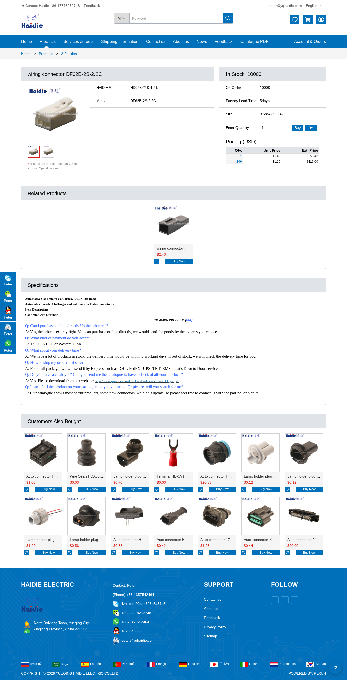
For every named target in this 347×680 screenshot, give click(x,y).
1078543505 (131, 631)
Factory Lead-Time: (241, 101)
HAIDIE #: (104, 87)
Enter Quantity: (238, 128)
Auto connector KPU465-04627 (269, 540)
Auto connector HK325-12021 (50, 476)
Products (48, 41)
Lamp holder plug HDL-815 (92, 540)
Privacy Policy (215, 627)
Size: (230, 114)
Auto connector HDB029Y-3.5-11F (184, 540)
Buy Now (179, 261)
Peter (8, 284)
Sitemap (210, 636)
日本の (224, 664)
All (122, 18)
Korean (321, 664)
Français (162, 664)
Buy (298, 128)
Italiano (254, 664)
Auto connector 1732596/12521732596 (231, 540)
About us (181, 41)
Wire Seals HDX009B (87, 476)
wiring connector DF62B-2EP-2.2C (184, 248)
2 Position (69, 54)
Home (26, 41)
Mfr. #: (101, 101)
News (202, 41)
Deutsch (194, 664)
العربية (66, 664)
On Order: (234, 87)
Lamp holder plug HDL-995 (48, 540)
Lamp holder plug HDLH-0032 (268, 476)
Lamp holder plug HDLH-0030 (311, 476)
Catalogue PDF (254, 41)
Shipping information (119, 41)
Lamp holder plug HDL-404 (135, 476)
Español (96, 664)
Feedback (92, 6)
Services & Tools (78, 41)
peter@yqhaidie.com (285, 6)
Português (129, 664)
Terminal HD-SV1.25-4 (175, 476)
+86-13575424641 (136, 622)
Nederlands (287, 664)
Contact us (155, 41)
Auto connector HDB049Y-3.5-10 (139, 540)
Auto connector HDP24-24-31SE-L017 (231, 476)
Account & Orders (310, 41)
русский (36, 664)
